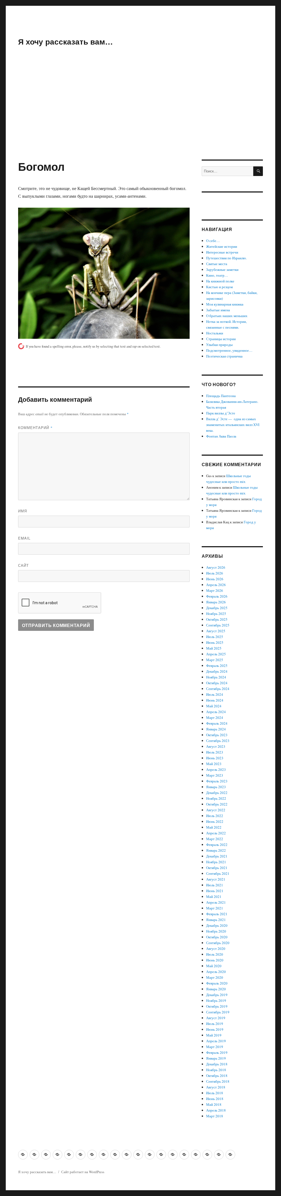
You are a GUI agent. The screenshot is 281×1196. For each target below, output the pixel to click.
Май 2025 (213, 648)
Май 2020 (213, 965)
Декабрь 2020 (216, 925)
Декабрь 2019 (216, 994)
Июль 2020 (214, 954)
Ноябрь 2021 (216, 861)
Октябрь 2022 (216, 804)
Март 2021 (214, 908)
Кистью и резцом (219, 286)
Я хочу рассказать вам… (65, 41)
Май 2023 (213, 763)
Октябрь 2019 (216, 1006)
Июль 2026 (214, 573)
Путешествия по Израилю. (226, 257)
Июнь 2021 (214, 890)
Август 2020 (215, 948)
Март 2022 (214, 838)
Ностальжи (214, 333)
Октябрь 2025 (216, 619)
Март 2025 (214, 659)
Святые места (216, 263)
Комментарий (35, 427)
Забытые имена (218, 309)
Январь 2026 (216, 602)
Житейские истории (221, 246)
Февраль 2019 (216, 1052)
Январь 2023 (216, 786)
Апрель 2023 (216, 769)
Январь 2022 (216, 850)
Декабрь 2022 (216, 792)
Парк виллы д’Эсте (220, 413)
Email (24, 538)
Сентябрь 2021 (217, 873)
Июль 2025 (214, 636)
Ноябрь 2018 (216, 1069)
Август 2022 (215, 809)
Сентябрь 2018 (217, 1081)
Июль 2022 (214, 815)
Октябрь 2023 (216, 734)
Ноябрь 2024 (216, 677)
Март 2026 (214, 590)
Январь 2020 (216, 988)
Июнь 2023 (214, 757)
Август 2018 (215, 1087)
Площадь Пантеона (221, 395)
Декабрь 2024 (216, 671)
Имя (22, 510)
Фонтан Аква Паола (221, 436)
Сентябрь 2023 (217, 740)
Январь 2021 (216, 919)
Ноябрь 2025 (216, 613)
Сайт (23, 565)
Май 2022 (213, 827)
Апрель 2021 (216, 902)
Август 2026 (215, 567)
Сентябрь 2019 (217, 1012)
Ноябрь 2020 (216, 931)
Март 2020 (214, 977)
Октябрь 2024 (216, 682)
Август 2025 (215, 630)
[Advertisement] (141, 118)
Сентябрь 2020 (217, 942)
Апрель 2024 (216, 711)
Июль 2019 (214, 1023)
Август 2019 (215, 1017)
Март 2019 (214, 1046)
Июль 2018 (214, 1092)
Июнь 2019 (214, 1029)
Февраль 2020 (216, 983)
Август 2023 (215, 746)
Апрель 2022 (216, 833)
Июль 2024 (214, 694)
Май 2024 (213, 705)
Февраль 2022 (216, 844)
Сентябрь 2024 (217, 688)
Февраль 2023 (216, 781)
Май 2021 (213, 896)
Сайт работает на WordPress (82, 1171)
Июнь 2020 (214, 960)
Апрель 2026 (216, 584)
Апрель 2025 (216, 653)
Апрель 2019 (216, 1040)
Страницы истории (221, 338)
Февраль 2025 (216, 665)
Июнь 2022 (214, 821)
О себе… (213, 240)
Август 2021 (215, 879)
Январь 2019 (216, 1058)
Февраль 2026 (216, 596)
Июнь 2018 (214, 1098)
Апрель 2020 (216, 971)
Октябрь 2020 (216, 936)
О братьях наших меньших (227, 315)
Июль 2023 (214, 752)
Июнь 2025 (214, 642)
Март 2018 (214, 1115)
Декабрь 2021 (216, 856)
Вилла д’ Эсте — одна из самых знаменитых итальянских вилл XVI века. (232, 424)
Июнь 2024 (214, 700)
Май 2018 (213, 1104)
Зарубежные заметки (222, 269)
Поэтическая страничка (224, 356)
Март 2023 (214, 775)
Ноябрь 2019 (216, 1000)
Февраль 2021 (216, 913)
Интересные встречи (222, 252)
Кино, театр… (217, 275)
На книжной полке (220, 281)
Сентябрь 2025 (217, 625)
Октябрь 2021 (216, 867)
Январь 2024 (216, 729)
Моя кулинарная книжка (224, 304)
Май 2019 (213, 1035)
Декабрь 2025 (216, 607)
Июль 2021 (214, 884)
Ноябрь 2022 (216, 798)
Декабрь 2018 (216, 1064)
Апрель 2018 (216, 1110)
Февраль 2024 (216, 723)
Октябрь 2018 (216, 1075)
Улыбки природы (219, 344)
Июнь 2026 (214, 578)
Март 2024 (214, 717)
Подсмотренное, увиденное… (229, 350)
